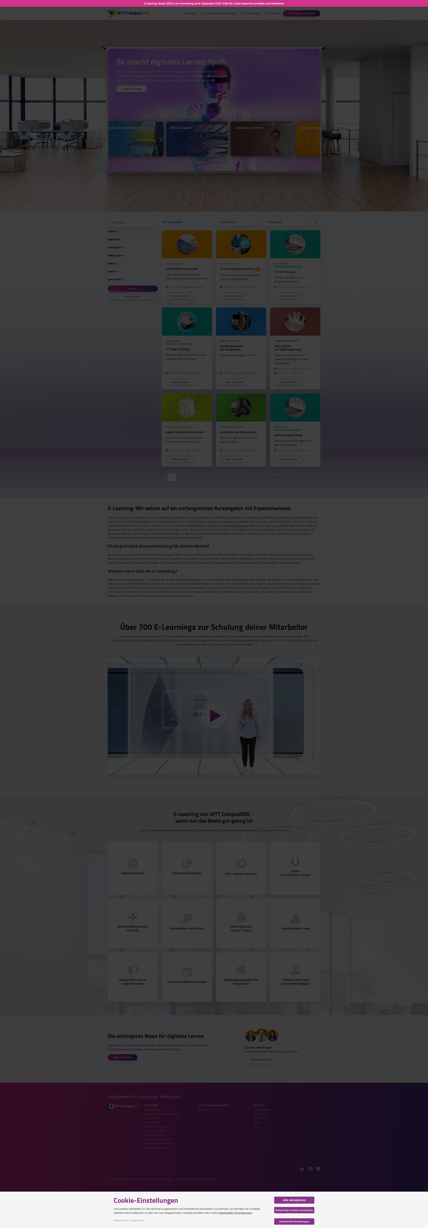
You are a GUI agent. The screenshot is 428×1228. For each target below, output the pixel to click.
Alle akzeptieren (294, 1200)
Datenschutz (121, 1220)
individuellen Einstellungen (235, 1213)
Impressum (138, 1220)
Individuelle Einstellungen (294, 1221)
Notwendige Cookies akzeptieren (294, 1210)
